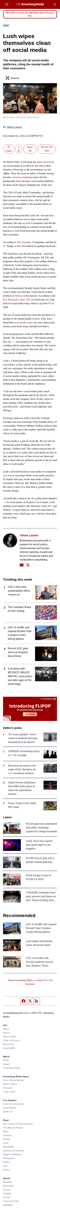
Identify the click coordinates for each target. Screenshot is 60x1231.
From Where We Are (13, 1080)
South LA (7, 1111)
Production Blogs (11, 1068)
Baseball (7, 1182)
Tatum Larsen (14, 127)
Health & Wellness (12, 1154)
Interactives (9, 1158)
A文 (18, 149)
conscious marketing (22, 177)
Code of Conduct (11, 1040)
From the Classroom (13, 1104)
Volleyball (7, 1205)
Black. (6, 1131)
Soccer (6, 1197)
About (6, 1029)
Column (7, 1189)
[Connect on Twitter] (28, 565)
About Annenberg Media (20, 980)
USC (6, 25)
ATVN (6, 1060)
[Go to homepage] (30, 4)
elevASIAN (8, 1146)
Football (7, 1193)
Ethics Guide (9, 1036)
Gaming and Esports (13, 1150)
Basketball (8, 1185)
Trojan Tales (9, 1091)
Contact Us (41, 980)
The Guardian (24, 242)
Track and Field (11, 1201)
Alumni (6, 1032)
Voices (6, 1169)
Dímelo (6, 1139)
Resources (8, 1044)
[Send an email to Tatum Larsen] (22, 565)
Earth (5, 1143)
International (9, 1107)
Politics (6, 1162)
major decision (44, 161)
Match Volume (10, 1084)
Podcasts (7, 1088)
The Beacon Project (13, 1127)
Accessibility (9, 1048)
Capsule (7, 1135)
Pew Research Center (14, 299)
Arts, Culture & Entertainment (18, 1124)
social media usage (23, 322)
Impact (6, 1064)
